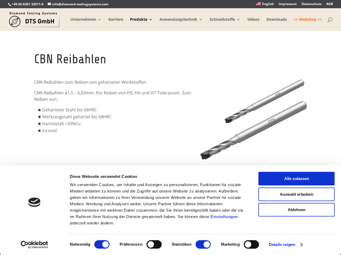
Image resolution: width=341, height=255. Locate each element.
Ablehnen (297, 209)
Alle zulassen (296, 178)
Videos (253, 20)
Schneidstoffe (222, 20)
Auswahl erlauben (296, 194)
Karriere (115, 20)
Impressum (288, 4)
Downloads (276, 20)
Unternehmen (83, 20)
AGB (329, 4)
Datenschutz (312, 4)
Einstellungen (224, 216)
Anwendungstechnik (178, 20)
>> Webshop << (308, 20)
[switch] (154, 244)
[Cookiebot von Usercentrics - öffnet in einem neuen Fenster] (34, 245)
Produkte (138, 20)
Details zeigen (282, 244)
